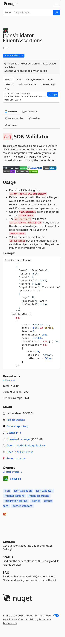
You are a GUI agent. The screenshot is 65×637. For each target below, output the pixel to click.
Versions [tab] (12, 125)
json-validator (44, 490)
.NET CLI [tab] (8, 79)
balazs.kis (15, 478)
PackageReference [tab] (35, 79)
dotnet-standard (22, 506)
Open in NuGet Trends (20, 452)
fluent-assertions (39, 495)
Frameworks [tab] (31, 111)
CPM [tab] (50, 79)
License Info (14, 432)
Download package (18, 439)
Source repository (17, 426)
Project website (16, 419)
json (7, 490)
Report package (16, 458)
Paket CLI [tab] (9, 84)
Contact (9, 541)
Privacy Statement (40, 619)
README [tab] (12, 111)
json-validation (23, 490)
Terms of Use (43, 615)
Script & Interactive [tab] (27, 84)
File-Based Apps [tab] (48, 84)
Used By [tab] (35, 118)
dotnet (36, 501)
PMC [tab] (19, 79)
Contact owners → (12, 471)
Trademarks (10, 623)
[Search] (56, 12)
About (29, 615)
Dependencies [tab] (15, 118)
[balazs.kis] (6, 479)
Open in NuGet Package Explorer (26, 445)
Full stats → (9, 380)
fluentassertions (14, 495)
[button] (52, 94)
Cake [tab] (7, 89)
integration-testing (16, 501)
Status (8, 557)
